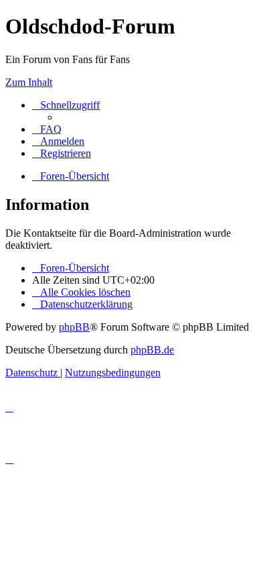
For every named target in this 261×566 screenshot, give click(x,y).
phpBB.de (152, 349)
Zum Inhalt (28, 82)
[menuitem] (47, 129)
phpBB (74, 327)
